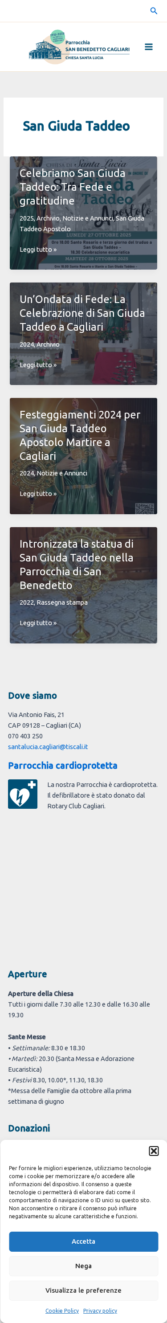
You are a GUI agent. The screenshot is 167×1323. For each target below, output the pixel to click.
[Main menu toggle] (148, 46)
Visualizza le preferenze (83, 1290)
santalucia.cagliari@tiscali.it (48, 746)
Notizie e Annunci (87, 218)
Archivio (48, 218)
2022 (27, 602)
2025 (27, 218)
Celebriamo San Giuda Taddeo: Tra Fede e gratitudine (73, 186)
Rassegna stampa (62, 602)
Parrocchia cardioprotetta (63, 765)
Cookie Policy (62, 1311)
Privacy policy (100, 1311)
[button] (153, 1151)
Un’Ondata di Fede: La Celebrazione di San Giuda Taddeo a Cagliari (82, 312)
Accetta (83, 1241)
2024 (27, 344)
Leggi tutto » (38, 250)
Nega (83, 1266)
